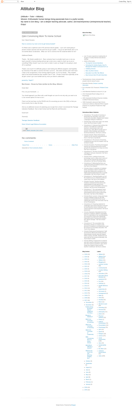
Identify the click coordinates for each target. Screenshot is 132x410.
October (88, 361)
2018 (86, 273)
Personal (101, 309)
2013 (86, 285)
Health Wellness (103, 285)
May (87, 374)
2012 (86, 288)
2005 (86, 390)
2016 (86, 278)
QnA (37, 130)
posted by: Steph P (27, 80)
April (87, 377)
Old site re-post (103, 304)
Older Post (75, 145)
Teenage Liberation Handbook (30, 120)
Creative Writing (103, 270)
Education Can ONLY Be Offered (95, 73)
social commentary (102, 338)
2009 (86, 295)
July (87, 370)
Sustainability (102, 345)
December (89, 302)
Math (100, 295)
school (40, 130)
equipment (102, 279)
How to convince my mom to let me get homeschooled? (38, 44)
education (33, 130)
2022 (86, 264)
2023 (86, 261)
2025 (86, 257)
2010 (86, 293)
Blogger (73, 405)
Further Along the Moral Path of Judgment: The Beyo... (89, 310)
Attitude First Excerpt (102, 257)
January (88, 384)
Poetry (100, 319)
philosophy (102, 312)
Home (50, 145)
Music (100, 302)
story (100, 343)
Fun (100, 281)
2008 (86, 298)
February (88, 382)
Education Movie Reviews (103, 276)
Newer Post (25, 145)
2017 (86, 276)
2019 (86, 271)
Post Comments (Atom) (35, 148)
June (87, 372)
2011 (86, 290)
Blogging (101, 262)
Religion (101, 333)
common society (103, 264)
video (100, 356)
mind (100, 297)
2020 (86, 269)
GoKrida (101, 283)
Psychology (102, 327)
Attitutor (28, 130)
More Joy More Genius (92, 71)
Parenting (101, 307)
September (89, 363)
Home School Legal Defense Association (34, 124)
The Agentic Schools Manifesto (94, 63)
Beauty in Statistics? (89, 316)
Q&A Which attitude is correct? (89, 347)
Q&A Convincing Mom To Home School (90, 340)
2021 (86, 266)
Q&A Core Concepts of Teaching (90, 326)
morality (101, 299)
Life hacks (101, 291)
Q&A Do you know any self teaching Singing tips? (89, 354)
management (102, 293)
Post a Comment (29, 141)
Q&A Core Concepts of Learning (90, 321)
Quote (100, 331)
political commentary (102, 322)
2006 (86, 387)
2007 (86, 300)
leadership (102, 289)
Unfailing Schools (90, 68)
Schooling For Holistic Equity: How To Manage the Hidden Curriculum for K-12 (97, 65)
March (88, 379)
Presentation (102, 325)
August (88, 367)
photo (100, 314)
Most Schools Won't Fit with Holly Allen (96, 75)
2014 (86, 283)
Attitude (101, 254)
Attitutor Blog (32, 8)
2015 (86, 281)
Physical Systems (101, 316)
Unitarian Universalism (102, 351)
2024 (86, 259)
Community (102, 268)
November (89, 305)
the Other (101, 348)
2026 (86, 254)
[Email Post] (26, 128)
